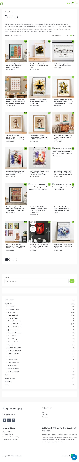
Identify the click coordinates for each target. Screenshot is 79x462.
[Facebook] (4, 420)
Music (9, 356)
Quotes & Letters (13, 330)
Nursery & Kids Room (14, 324)
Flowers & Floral (13, 315)
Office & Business (13, 362)
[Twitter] (9, 420)
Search (7, 277)
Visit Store (45, 417)
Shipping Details (8, 434)
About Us (44, 414)
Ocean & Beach (12, 359)
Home (6, 12)
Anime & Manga (13, 339)
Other (6, 375)
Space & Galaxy (13, 336)
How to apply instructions (10, 439)
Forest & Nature (13, 318)
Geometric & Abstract (14, 321)
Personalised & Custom (15, 327)
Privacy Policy (7, 432)
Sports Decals (12, 365)
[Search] (71, 281)
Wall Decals (8, 303)
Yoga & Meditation (13, 368)
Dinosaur (10, 345)
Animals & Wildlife (13, 309)
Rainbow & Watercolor (14, 333)
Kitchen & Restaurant (14, 350)
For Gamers (11, 306)
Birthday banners (10, 378)
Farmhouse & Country (14, 347)
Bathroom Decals (13, 342)
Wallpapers (8, 381)
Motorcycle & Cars (13, 353)
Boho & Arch (11, 312)
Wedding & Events (13, 371)
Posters (7, 385)
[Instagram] (13, 420)
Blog (43, 412)
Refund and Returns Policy (11, 437)
